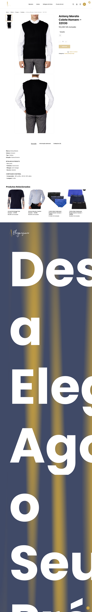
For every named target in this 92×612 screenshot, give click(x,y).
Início (7, 12)
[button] (84, 4)
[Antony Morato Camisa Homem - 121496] (36, 199)
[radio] (60, 35)
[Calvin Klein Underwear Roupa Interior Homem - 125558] (77, 199)
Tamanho (62, 32)
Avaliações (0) (57, 143)
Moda (12, 12)
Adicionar (64, 46)
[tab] (34, 143)
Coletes (22, 12)
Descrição (33, 143)
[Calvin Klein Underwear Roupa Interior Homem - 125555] (56, 199)
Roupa (17, 12)
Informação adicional (45, 143)
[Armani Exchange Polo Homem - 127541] (15, 199)
